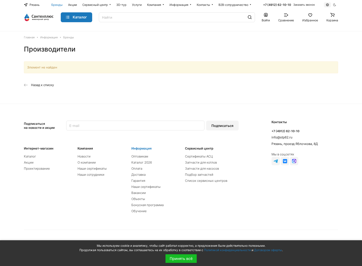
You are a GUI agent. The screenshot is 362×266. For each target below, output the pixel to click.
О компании (87, 162)
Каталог (30, 156)
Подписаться (222, 126)
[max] (294, 161)
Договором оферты (268, 250)
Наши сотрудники (91, 175)
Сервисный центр (199, 148)
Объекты (138, 199)
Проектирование (37, 168)
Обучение (139, 211)
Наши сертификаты (92, 168)
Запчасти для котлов (201, 162)
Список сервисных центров (206, 181)
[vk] (285, 161)
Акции (29, 162)
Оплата (136, 168)
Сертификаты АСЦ (199, 156)
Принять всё (181, 258)
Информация (141, 148)
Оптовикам (139, 156)
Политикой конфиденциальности (227, 250)
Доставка (138, 175)
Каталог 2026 (141, 162)
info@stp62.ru (282, 137)
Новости (84, 156)
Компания (85, 148)
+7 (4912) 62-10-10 (277, 4)
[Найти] (249, 17)
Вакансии (138, 193)
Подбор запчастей (199, 175)
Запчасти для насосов (202, 168)
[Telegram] (276, 161)
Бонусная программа (147, 205)
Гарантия (138, 181)
